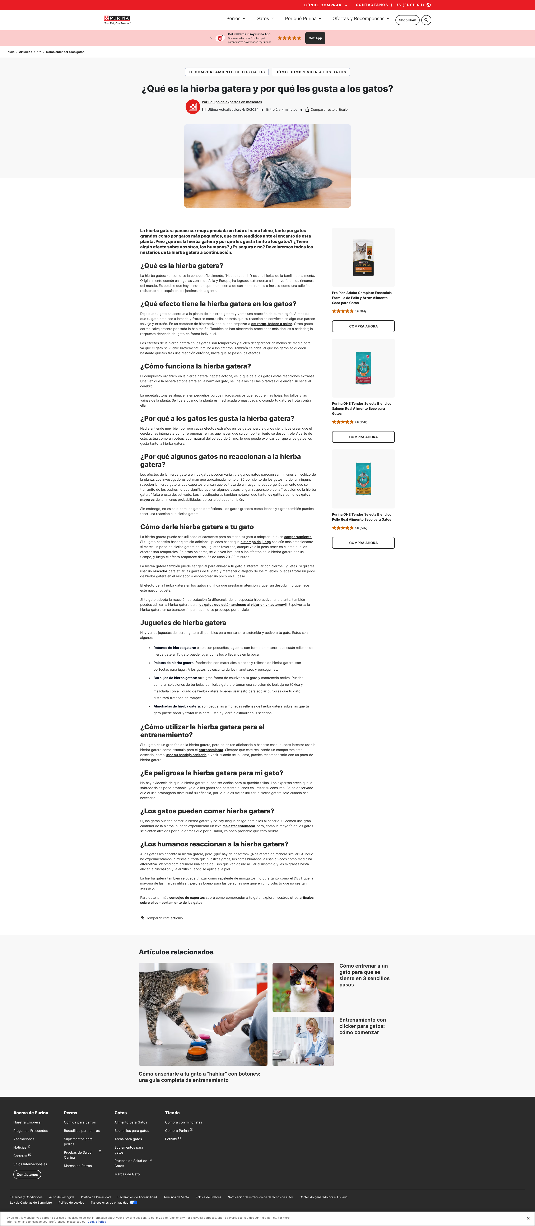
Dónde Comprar (323, 5)
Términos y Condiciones (26, 1197)
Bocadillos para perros (82, 1130)
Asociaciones (23, 1139)
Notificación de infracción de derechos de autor (260, 1197)
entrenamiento (211, 750)
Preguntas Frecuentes (30, 1130)
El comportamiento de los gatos (227, 72)
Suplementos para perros (78, 1141)
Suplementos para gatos (129, 1149)
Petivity (171, 1139)
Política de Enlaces (208, 1197)
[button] (363, 326)
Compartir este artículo (329, 109)
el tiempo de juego (256, 542)
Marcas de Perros (78, 1166)
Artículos (25, 52)
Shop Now (407, 20)
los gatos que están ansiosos (222, 604)
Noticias (19, 1147)
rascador (160, 571)
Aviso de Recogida (61, 1197)
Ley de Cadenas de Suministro (31, 1202)
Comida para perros (80, 1122)
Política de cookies (71, 1202)
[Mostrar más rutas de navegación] (39, 51)
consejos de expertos (187, 897)
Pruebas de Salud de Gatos (131, 1163)
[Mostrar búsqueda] (426, 20)
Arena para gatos (128, 1139)
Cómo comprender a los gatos (310, 72)
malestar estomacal (239, 826)
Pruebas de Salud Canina (78, 1154)
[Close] (528, 1218)
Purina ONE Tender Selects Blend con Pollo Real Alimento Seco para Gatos (363, 516)
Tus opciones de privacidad (110, 1202)
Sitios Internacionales (30, 1164)
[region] (267, 1219)
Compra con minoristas (183, 1122)
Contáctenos (27, 1174)
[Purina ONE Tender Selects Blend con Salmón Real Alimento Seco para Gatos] (363, 368)
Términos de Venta (176, 1197)
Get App (315, 38)
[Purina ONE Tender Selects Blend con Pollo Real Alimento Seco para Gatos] (363, 478)
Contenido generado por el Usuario (323, 1197)
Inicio (11, 52)
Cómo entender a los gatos (65, 52)
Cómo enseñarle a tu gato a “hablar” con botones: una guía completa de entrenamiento (199, 1077)
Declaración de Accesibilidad (137, 1197)
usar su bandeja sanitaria (186, 755)
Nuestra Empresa (27, 1122)
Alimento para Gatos (131, 1122)
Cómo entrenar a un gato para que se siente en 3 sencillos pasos (364, 975)
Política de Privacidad (96, 1197)
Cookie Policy (97, 1221)
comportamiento (298, 537)
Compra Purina (177, 1130)
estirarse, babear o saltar (271, 324)
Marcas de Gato (127, 1174)
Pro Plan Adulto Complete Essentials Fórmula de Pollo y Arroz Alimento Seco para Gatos (362, 298)
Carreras (20, 1156)
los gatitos (276, 494)
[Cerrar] (211, 38)
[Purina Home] (117, 20)
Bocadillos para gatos (132, 1130)
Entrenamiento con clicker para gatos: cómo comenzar (362, 1026)
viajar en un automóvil (269, 604)
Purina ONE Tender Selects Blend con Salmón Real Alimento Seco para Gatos (363, 408)
